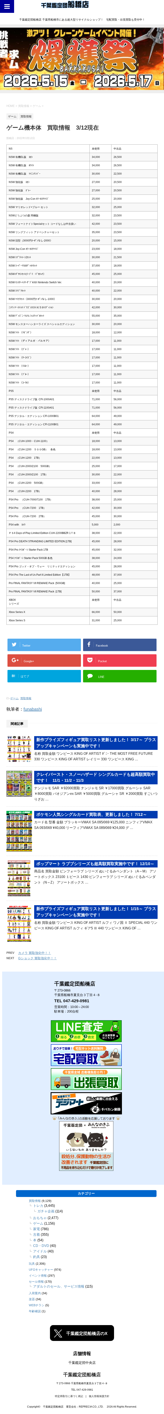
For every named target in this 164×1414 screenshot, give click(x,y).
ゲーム (14, 698)
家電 (36, 1229)
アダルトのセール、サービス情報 (58, 1286)
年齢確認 (35, 1311)
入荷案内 (35, 1293)
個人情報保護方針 (99, 1396)
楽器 (32, 1299)
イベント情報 (38, 1275)
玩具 (32, 1263)
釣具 (36, 1257)
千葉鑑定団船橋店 (82, 1374)
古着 (36, 1234)
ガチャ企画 (45, 1211)
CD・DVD (41, 1246)
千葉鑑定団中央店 (82, 1363)
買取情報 (25, 698)
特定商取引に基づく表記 (69, 1396)
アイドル (40, 1251)
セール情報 (36, 1281)
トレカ (38, 1205)
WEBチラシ (36, 1305)
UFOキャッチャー (41, 1269)
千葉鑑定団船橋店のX (86, 1333)
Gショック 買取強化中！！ (37, 958)
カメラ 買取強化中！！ (34, 953)
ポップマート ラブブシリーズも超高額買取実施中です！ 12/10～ (95, 863)
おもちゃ (40, 1218)
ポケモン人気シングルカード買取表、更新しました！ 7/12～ (91, 814)
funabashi (32, 709)
